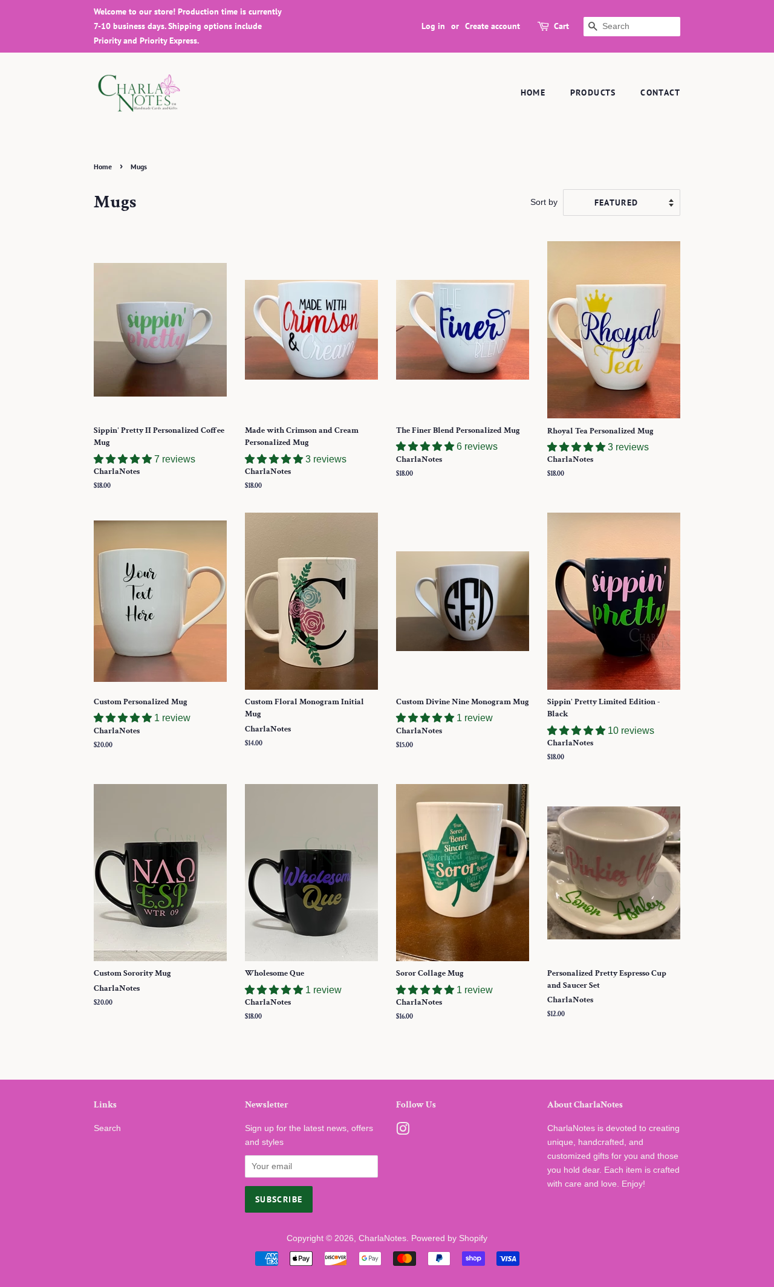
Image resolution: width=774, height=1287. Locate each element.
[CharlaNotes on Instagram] (402, 1131)
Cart (561, 26)
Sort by (544, 202)
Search (107, 1128)
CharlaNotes (382, 1238)
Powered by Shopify (449, 1238)
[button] (124, 459)
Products (593, 92)
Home (533, 92)
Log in (433, 26)
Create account (492, 26)
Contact (660, 92)
